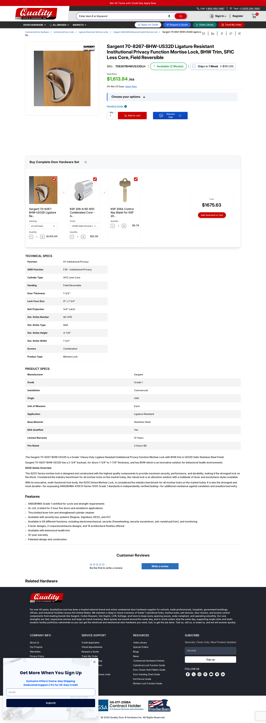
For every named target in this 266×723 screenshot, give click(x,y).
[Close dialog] (94, 662)
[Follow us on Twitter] (193, 674)
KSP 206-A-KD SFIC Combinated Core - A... (82, 212)
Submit (51, 703)
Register (238, 16)
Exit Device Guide (142, 679)
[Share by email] (204, 33)
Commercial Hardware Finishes (148, 660)
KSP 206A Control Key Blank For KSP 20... (122, 212)
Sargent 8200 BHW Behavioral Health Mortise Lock (135, 32)
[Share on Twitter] (231, 33)
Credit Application (91, 642)
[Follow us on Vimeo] (217, 674)
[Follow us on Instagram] (199, 674)
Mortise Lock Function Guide (147, 683)
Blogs (136, 651)
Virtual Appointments (92, 647)
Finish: (73, 221)
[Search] (181, 16)
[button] (169, 16)
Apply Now (131, 86)
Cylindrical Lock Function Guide (149, 665)
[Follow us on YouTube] (211, 674)
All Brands (59, 25)
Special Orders (140, 647)
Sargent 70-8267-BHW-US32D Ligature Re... (42, 212)
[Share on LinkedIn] (213, 33)
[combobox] (125, 16)
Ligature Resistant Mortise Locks (93, 32)
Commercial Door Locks (64, 32)
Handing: (33, 221)
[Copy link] (239, 33)
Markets (78, 25)
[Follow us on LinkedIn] (223, 674)
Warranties (35, 651)
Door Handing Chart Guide (146, 674)
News (136, 656)
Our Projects (36, 647)
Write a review (160, 566)
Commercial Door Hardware (37, 32)
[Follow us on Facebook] (188, 674)
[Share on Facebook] (222, 33)
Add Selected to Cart (212, 215)
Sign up (210, 659)
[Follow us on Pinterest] (205, 674)
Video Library (140, 642)
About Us (34, 642)
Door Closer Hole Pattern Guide (149, 669)
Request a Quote (90, 651)
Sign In (219, 16)
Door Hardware (33, 25)
